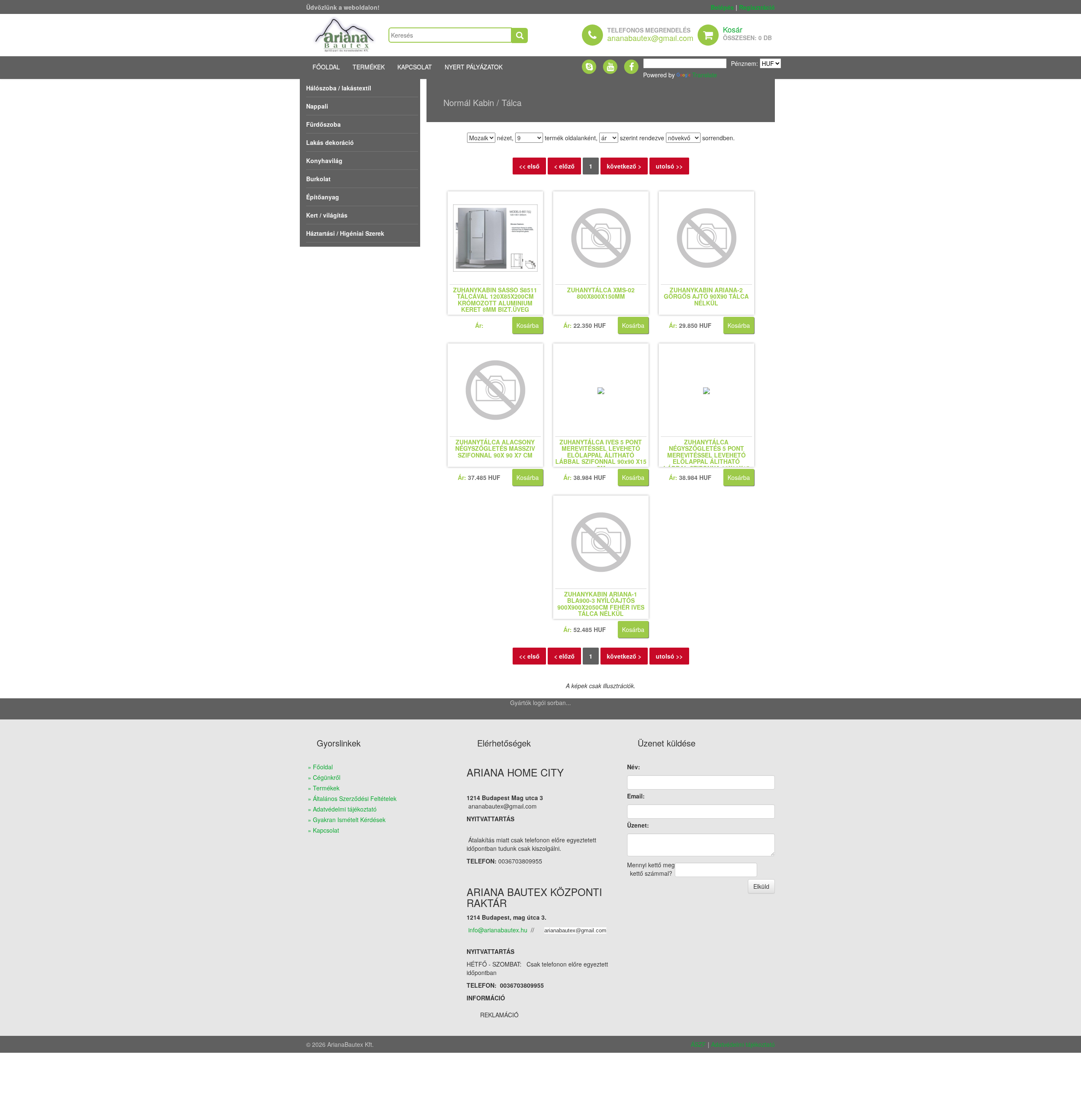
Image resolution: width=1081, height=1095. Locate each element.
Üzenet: (638, 825)
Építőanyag (322, 197)
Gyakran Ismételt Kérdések (349, 819)
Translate (704, 75)
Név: (633, 767)
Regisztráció (757, 7)
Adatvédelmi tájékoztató (345, 809)
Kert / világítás (327, 215)
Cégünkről (326, 777)
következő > (624, 166)
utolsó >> (669, 166)
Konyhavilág (324, 160)
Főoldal (326, 67)
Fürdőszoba (323, 124)
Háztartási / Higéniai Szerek (345, 233)
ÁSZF (698, 1044)
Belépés (722, 7)
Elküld (761, 886)
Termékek (369, 67)
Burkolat (318, 178)
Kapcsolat (414, 67)
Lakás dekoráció (330, 142)
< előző (564, 166)
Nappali (317, 106)
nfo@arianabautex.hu (498, 930)
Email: (636, 796)
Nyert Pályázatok (473, 67)
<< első (529, 166)
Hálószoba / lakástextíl (338, 88)
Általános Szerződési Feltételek (355, 798)
